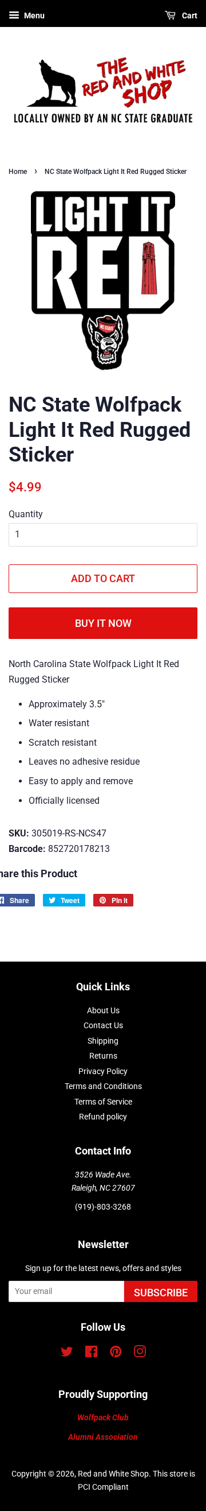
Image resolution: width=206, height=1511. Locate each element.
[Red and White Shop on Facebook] (91, 1353)
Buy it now (103, 623)
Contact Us (103, 1025)
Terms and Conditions (103, 1086)
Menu (33, 15)
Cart (188, 15)
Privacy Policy (103, 1071)
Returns (103, 1055)
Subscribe (161, 1293)
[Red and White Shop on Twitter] (67, 1353)
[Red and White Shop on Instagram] (139, 1353)
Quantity (26, 514)
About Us (103, 1010)
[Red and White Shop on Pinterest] (115, 1353)
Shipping (103, 1040)
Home (18, 172)
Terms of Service (103, 1101)
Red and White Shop (113, 1473)
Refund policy (103, 1116)
